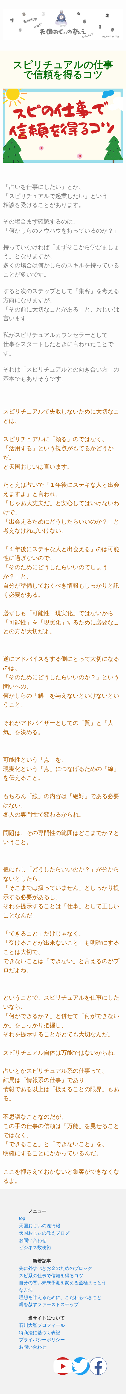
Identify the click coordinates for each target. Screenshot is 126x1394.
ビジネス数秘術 (35, 1247)
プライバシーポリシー (42, 1339)
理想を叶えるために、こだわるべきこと (60, 1297)
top (22, 1218)
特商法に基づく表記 (39, 1332)
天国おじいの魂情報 (39, 1225)
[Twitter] (80, 1366)
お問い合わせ (32, 1240)
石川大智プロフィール (42, 1325)
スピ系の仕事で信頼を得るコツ (51, 1275)
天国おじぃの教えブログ (44, 1233)
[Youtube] (63, 1366)
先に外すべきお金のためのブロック (55, 1268)
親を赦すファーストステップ (49, 1304)
